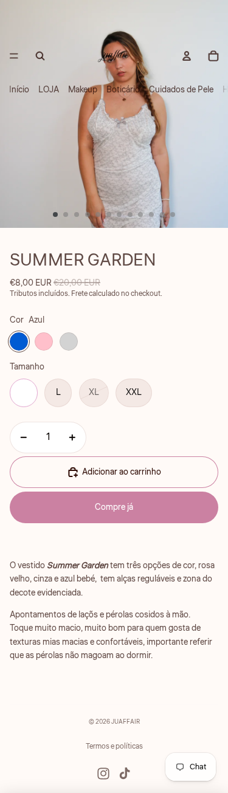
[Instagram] (103, 773)
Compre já (114, 507)
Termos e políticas (114, 746)
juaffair (125, 722)
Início (19, 90)
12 (173, 214)
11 (162, 214)
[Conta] (186, 56)
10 (151, 214)
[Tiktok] (124, 773)
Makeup (82, 90)
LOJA (48, 90)
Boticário (123, 90)
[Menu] (14, 56)
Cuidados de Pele (181, 90)
